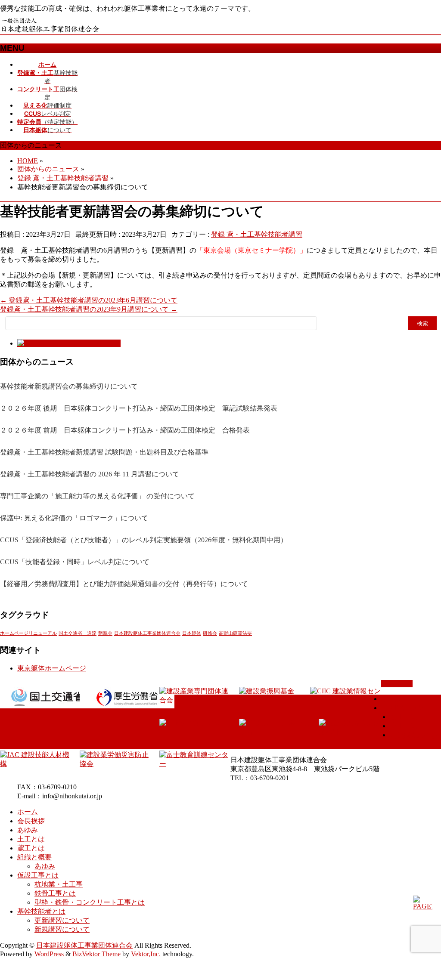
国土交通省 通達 (77, 633)
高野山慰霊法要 (235, 633)
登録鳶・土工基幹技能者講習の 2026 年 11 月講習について (89, 474)
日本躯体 (191, 633)
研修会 (210, 633)
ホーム (391, 698)
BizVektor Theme (96, 954)
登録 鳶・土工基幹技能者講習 (256, 234)
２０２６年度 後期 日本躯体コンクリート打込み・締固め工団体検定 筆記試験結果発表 (138, 408)
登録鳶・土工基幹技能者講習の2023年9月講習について (88, 309)
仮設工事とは (38, 875)
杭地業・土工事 (58, 884)
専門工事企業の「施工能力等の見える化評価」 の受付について (97, 496)
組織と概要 (407, 707)
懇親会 (105, 633)
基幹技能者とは (41, 911)
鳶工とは (403, 716)
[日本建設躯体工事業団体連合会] (50, 30)
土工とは (403, 725)
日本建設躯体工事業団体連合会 (147, 633)
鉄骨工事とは (55, 893)
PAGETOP (397, 683)
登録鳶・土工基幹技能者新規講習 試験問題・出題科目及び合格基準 (104, 452)
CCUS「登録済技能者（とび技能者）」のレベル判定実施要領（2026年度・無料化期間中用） (143, 540)
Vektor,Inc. (146, 954)
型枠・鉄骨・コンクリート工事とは (89, 902)
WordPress (49, 954)
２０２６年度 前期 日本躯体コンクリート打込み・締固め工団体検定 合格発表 (125, 430)
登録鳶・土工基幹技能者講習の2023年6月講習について (88, 300)
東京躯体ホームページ (51, 668)
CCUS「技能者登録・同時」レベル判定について (74, 562)
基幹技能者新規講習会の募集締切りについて (69, 386)
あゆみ (27, 830)
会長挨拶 (31, 821)
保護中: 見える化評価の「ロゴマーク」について (74, 518)
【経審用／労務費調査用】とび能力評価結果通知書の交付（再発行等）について (124, 583)
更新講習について (62, 920)
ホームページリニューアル (28, 633)
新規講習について (62, 929)
